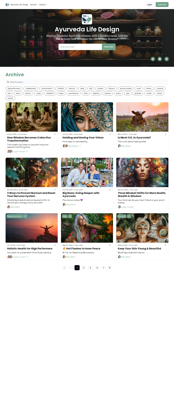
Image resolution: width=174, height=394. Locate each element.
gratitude (138, 93)
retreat (159, 93)
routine (149, 93)
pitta (127, 93)
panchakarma (74, 93)
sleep (82, 88)
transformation (46, 88)
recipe (38, 93)
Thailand (60, 88)
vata (9, 93)
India (86, 93)
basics (118, 93)
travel (139, 88)
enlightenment (31, 88)
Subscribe (108, 46)
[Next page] (103, 267)
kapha (61, 93)
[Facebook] (160, 59)
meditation (50, 93)
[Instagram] (167, 59)
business (108, 93)
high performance (14, 88)
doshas (148, 88)
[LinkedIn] (153, 59)
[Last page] (109, 267)
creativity (160, 88)
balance (28, 93)
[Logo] (7, 5)
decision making (125, 88)
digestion (96, 93)
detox (18, 93)
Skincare (112, 88)
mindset (100, 88)
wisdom (10, 98)
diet (90, 88)
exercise (72, 88)
